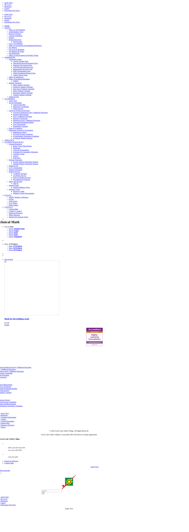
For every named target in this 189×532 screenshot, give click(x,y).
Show (15, 246)
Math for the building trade (16, 319)
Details (6, 325)
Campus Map (9, 463)
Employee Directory (11, 461)
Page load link (5, 470)
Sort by (17, 229)
